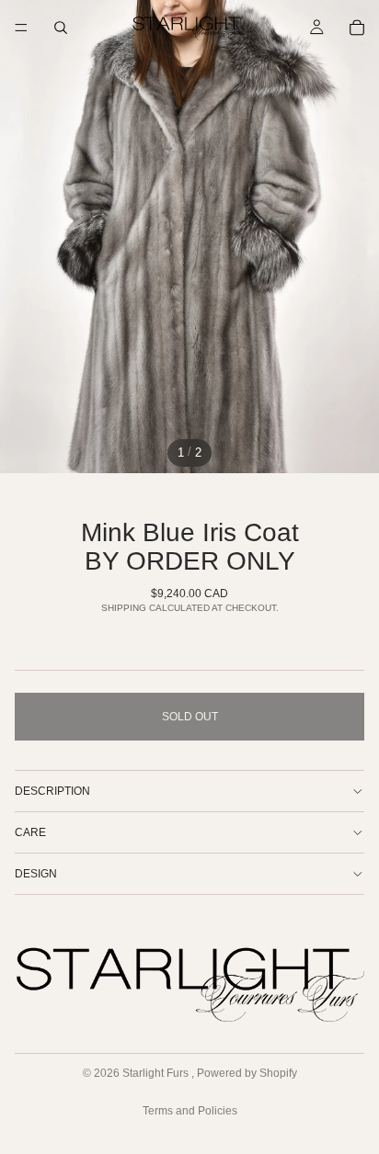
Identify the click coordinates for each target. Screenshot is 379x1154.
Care (30, 832)
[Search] (60, 27)
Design (36, 873)
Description (52, 791)
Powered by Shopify (247, 1073)
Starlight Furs (156, 1073)
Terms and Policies (190, 1110)
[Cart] (357, 27)
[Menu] (21, 27)
